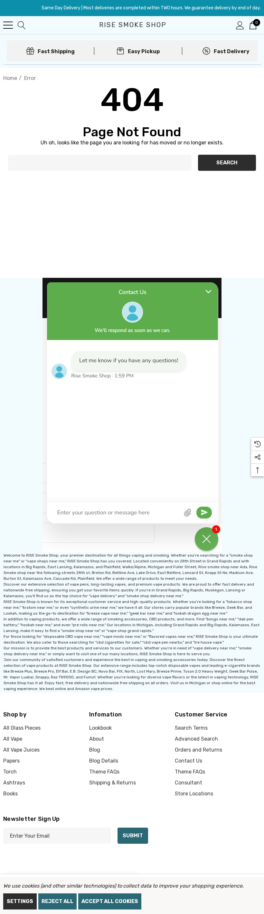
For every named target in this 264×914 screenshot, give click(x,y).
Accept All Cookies (109, 901)
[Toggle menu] (8, 25)
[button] (132, 415)
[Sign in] (240, 25)
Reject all (57, 901)
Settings (20, 901)
